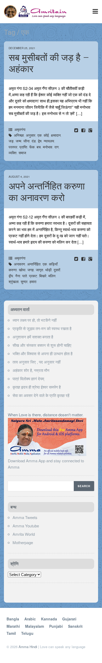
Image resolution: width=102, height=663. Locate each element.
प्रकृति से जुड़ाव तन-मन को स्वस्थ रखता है (42, 328)
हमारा (33, 281)
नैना (17, 275)
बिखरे (42, 275)
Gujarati (69, 618)
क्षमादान (56, 135)
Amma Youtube (26, 525)
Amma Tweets (25, 517)
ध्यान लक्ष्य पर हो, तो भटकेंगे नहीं (34, 320)
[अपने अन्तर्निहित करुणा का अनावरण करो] (83, 258)
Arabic (30, 618)
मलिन (51, 275)
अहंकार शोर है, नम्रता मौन (31, 370)
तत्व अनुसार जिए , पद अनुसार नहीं (36, 362)
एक (39, 135)
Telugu (27, 633)
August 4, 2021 (19, 176)
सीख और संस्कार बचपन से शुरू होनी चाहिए (42, 345)
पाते (24, 275)
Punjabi (56, 626)
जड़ (11, 140)
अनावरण (19, 264)
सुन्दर (24, 281)
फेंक (32, 146)
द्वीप (11, 275)
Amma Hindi (28, 646)
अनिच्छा (19, 135)
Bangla (13, 618)
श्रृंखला (14, 281)
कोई (46, 135)
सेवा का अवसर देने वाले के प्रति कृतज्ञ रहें (41, 395)
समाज (22, 152)
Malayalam (34, 626)
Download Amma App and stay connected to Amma (46, 464)
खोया (22, 269)
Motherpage (23, 542)
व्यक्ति (12, 152)
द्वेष (40, 140)
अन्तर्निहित (34, 264)
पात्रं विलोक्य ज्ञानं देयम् (28, 378)
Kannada (49, 618)
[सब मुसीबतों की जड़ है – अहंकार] (83, 130)
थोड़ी (48, 269)
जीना (26, 140)
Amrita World (24, 534)
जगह (30, 269)
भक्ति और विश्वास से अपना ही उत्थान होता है (42, 353)
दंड (34, 140)
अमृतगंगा (19, 129)
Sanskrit (75, 626)
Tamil (11, 633)
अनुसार (30, 135)
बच (39, 146)
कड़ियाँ (53, 264)
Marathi (13, 626)
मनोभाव (47, 146)
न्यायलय (49, 140)
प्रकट (33, 275)
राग (56, 146)
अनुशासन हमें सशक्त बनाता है (33, 336)
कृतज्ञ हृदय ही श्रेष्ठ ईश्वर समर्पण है (37, 387)
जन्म (18, 140)
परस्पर (13, 146)
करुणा (13, 269)
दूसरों (57, 269)
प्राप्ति (23, 146)
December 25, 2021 (22, 48)
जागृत (39, 269)
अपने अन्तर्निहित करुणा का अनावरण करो (47, 192)
